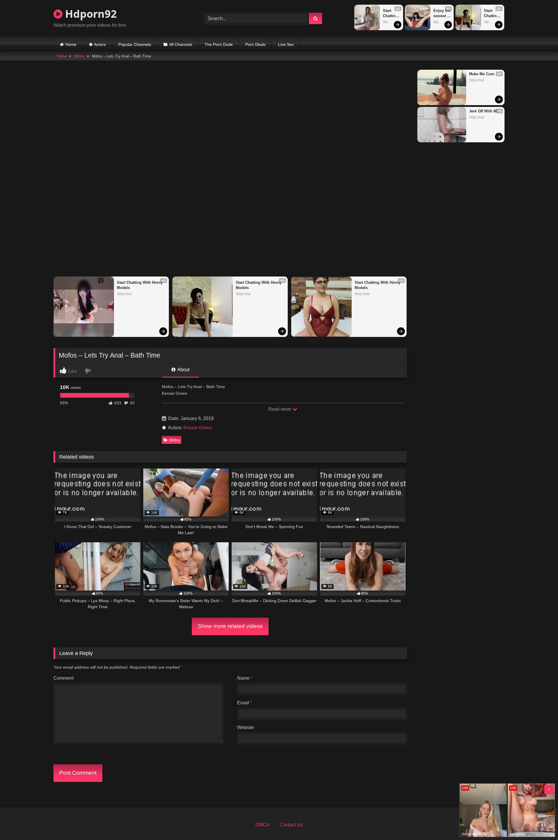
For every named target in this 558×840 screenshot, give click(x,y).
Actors (100, 44)
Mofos (79, 56)
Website (245, 727)
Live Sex (286, 44)
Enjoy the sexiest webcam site (442, 13)
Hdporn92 (89, 14)
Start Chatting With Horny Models (391, 13)
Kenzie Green (197, 427)
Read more (280, 409)
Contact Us (291, 824)
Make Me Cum (481, 74)
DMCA (262, 824)
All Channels (180, 44)
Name (245, 678)
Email (244, 702)
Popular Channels (134, 44)
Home (70, 44)
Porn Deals (255, 44)
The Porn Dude (219, 44)
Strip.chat (390, 22)
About (182, 369)
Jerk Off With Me (484, 111)
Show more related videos (230, 626)
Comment (63, 678)
